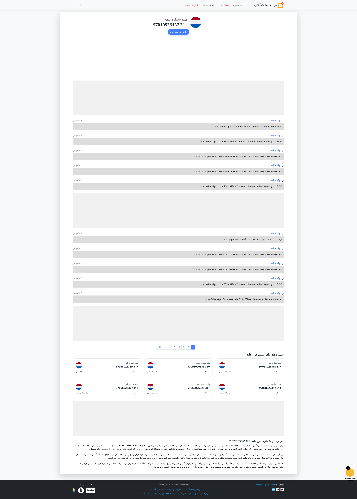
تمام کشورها (238, 5)
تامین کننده (194, 493)
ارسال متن (224, 5)
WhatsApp (276, 120)
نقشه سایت (145, 493)
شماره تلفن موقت (175, 489)
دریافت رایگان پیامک (156, 489)
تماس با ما (183, 493)
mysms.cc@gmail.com (265, 484)
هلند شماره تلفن (175, 19)
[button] (79, 5)
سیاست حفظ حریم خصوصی (164, 493)
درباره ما (205, 493)
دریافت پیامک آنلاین (193, 489)
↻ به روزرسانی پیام (178, 32)
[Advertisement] (178, 59)
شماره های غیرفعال (209, 5)
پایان (159, 347)
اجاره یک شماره (191, 5)
